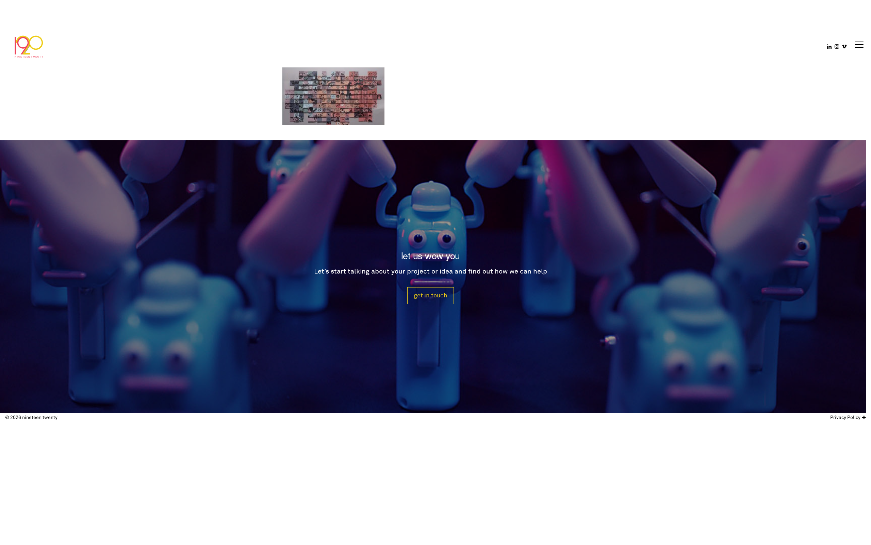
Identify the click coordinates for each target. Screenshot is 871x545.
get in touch (430, 295)
